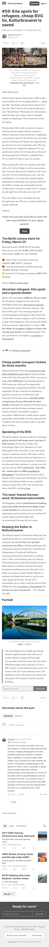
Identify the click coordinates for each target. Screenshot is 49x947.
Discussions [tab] (21, 826)
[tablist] (13, 715)
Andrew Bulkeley (15, 35)
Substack (12, 941)
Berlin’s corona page (18, 283)
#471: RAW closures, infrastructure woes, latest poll (18, 834)
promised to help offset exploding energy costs (23, 372)
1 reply (13, 802)
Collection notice (28, 929)
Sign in (43, 3)
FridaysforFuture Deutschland (22, 82)
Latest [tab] (11, 826)
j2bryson (11, 739)
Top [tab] (5, 826)
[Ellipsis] (46, 739)
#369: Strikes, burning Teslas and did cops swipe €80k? (17, 855)
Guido (20, 644)
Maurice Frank (18, 885)
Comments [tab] (8, 716)
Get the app (37, 935)
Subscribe (34, 3)
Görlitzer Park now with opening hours (16, 840)
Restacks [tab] (18, 716)
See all (7, 894)
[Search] (44, 825)
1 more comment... (10, 813)
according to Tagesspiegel (30, 586)
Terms (16, 929)
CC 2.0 (28, 644)
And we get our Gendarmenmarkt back (16, 861)
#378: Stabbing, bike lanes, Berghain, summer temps (16, 877)
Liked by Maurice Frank (18, 742)
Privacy (41, 926)
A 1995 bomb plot (10, 881)
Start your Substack (18, 935)
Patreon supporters (21, 350)
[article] (24, 840)
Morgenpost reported (33, 304)
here (28, 488)
